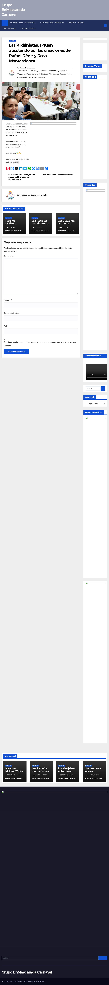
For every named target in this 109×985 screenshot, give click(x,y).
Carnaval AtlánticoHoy (52, 23)
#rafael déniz (22, 77)
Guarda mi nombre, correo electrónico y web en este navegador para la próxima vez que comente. (40, 343)
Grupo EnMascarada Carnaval (13, 10)
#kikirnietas (43, 74)
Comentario (9, 256)
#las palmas (54, 74)
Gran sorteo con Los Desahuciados (57, 175)
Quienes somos (28, 28)
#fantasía (63, 71)
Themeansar (40, 981)
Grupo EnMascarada (27, 68)
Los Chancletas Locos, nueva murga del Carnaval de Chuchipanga (21, 177)
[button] (102, 25)
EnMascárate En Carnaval (23, 23)
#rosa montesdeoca (37, 77)
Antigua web (10, 28)
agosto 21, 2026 (14, 775)
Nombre (8, 300)
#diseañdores (53, 71)
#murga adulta (65, 74)
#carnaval (42, 71)
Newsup (30, 981)
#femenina (21, 74)
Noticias (12, 40)
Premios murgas (77, 23)
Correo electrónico (12, 313)
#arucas (34, 71)
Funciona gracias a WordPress (12, 981)
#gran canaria (32, 74)
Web (5, 326)
